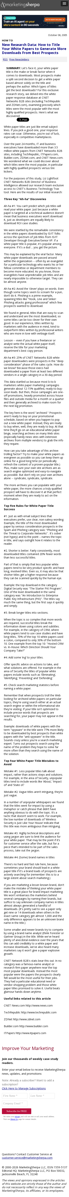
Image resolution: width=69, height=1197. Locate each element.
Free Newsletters (19, 59)
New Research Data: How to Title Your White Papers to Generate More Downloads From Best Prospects (34, 48)
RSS (5, 59)
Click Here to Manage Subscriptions (24, 1088)
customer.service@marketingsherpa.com (27, 1157)
